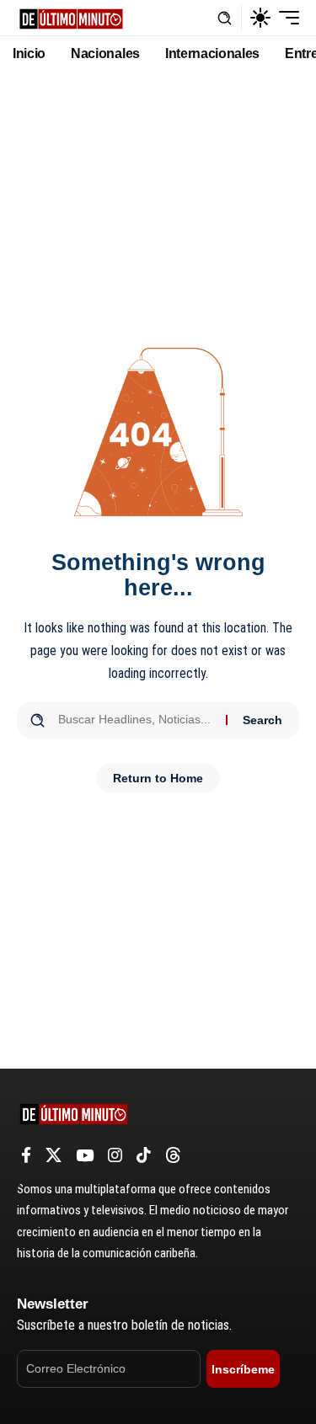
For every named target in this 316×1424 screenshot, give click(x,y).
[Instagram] (115, 1155)
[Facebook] (26, 1155)
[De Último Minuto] (71, 17)
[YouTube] (85, 1155)
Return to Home (158, 778)
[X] (53, 1155)
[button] (224, 18)
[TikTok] (143, 1155)
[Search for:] (136, 720)
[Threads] (173, 1155)
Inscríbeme (243, 1369)
